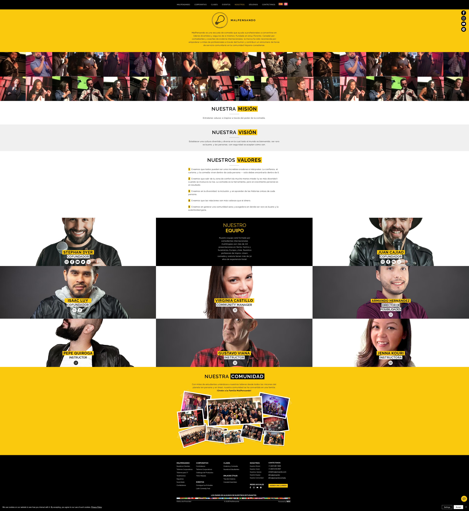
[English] (285, 4)
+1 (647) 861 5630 (274, 466)
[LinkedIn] (88, 262)
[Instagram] (66, 262)
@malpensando (274, 475)
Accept (458, 507)
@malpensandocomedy (277, 478)
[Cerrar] (466, 507)
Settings (447, 507)
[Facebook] (72, 262)
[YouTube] (77, 262)
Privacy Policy (96, 507)
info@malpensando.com (277, 472)
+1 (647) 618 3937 (274, 469)
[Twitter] (83, 262)
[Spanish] (280, 4)
